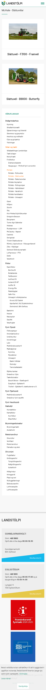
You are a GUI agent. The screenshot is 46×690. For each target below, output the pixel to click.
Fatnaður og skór (13, 447)
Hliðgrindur (11, 471)
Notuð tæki (11, 156)
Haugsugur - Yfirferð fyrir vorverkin (22, 166)
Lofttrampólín (12, 487)
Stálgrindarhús (12, 120)
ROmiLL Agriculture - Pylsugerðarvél (21, 244)
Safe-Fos (11, 294)
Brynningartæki (13, 427)
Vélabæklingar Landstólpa (17, 150)
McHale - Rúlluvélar (15, 173)
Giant (9, 201)
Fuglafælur (11, 455)
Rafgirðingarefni (14, 464)
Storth (9, 207)
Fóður (7, 263)
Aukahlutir (11, 430)
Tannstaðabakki (16, 367)
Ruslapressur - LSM (14, 228)
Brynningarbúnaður (14, 423)
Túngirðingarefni (14, 461)
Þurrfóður (12, 416)
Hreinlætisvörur (13, 334)
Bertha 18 (12, 270)
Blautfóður (12, 419)
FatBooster (12, 276)
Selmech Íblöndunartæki (16, 250)
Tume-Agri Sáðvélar (14, 222)
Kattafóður (11, 413)
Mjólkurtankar (12, 371)
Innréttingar (11, 340)
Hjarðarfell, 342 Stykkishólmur (21, 303)
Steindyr (13, 364)
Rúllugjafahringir (13, 480)
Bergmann (11, 219)
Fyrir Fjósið (10, 327)
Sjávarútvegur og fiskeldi (16, 130)
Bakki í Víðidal (15, 361)
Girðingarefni (12, 458)
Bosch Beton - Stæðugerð (18, 380)
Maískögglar (13, 291)
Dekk (9, 256)
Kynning (10, 124)
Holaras (10, 225)
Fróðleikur (11, 160)
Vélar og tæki (11, 147)
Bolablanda (12, 273)
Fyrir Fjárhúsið (11, 391)
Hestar (9, 313)
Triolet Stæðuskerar (14, 241)
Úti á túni (9, 451)
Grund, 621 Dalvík (16, 300)
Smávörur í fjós (12, 374)
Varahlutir (10, 259)
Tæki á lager (11, 153)
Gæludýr (9, 406)
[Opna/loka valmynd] (42, 3)
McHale (9, 170)
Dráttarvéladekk (14, 163)
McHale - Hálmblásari (16, 188)
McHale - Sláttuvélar (16, 176)
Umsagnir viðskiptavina (17, 297)
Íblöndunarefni (12, 483)
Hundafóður (11, 410)
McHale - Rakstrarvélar (17, 179)
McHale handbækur (15, 194)
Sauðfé (9, 319)
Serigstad (10, 237)
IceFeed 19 (12, 279)
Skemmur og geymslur (15, 133)
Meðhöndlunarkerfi (14, 346)
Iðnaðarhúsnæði (13, 127)
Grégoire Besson (13, 216)
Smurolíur (10, 438)
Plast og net (11, 477)
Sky (8, 210)
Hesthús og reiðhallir (15, 136)
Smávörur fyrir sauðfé (15, 398)
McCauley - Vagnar (14, 231)
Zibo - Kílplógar (13, 247)
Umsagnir (12, 358)
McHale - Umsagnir (15, 197)
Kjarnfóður (11, 267)
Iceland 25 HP (13, 282)
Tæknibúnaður (12, 377)
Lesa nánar (6, 678)
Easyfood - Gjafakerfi (16, 383)
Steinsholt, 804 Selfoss (19, 306)
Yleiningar (11, 142)
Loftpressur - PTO (14, 253)
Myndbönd (12, 355)
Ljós (8, 343)
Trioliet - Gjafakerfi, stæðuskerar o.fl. (22, 386)
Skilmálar (23, 673)
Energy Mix (12, 288)
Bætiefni (10, 310)
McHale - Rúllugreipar (16, 185)
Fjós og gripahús (13, 139)
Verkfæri (10, 441)
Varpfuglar (11, 323)
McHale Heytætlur (15, 182)
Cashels (10, 234)
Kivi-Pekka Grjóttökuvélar (17, 213)
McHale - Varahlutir (15, 191)
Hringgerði (11, 474)
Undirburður (11, 337)
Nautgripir (11, 316)
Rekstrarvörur (11, 434)
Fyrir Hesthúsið (12, 402)
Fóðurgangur (12, 331)
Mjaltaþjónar (11, 349)
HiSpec (9, 204)
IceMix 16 (11, 285)
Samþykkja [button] (23, 686)
